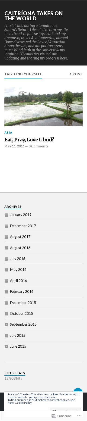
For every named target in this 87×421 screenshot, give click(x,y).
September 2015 (23, 324)
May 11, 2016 (14, 146)
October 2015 (21, 313)
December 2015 (23, 302)
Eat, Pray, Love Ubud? (29, 140)
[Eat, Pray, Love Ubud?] (43, 106)
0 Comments (38, 146)
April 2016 (18, 280)
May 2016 (18, 269)
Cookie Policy (23, 402)
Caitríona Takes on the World (33, 16)
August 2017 (20, 236)
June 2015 (18, 346)
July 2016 (17, 258)
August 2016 (20, 247)
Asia (8, 132)
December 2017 (23, 225)
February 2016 (21, 291)
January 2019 (20, 214)
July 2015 (17, 335)
